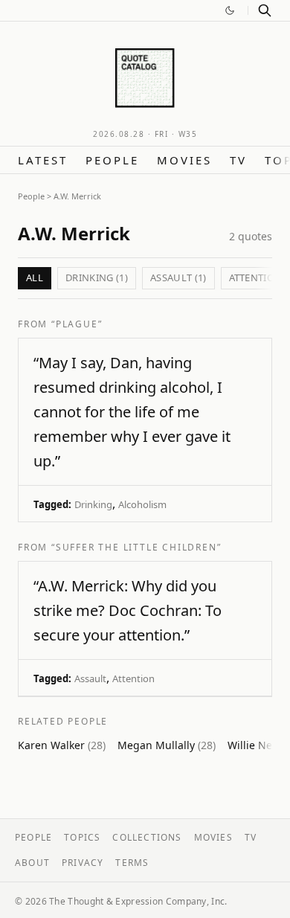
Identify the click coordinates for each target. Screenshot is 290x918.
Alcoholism (142, 504)
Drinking (93, 504)
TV (238, 160)
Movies (184, 160)
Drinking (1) (96, 277)
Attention (133, 678)
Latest (43, 160)
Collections (146, 837)
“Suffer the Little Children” (136, 547)
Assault (90, 678)
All (34, 277)
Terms (132, 862)
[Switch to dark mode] (230, 10)
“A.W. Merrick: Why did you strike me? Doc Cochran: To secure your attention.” (127, 610)
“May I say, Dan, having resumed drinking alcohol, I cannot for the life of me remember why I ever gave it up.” (132, 412)
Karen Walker (62, 745)
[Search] (264, 10)
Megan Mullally (166, 745)
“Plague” (76, 324)
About (32, 862)
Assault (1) (178, 277)
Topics (82, 837)
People (112, 160)
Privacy (82, 862)
